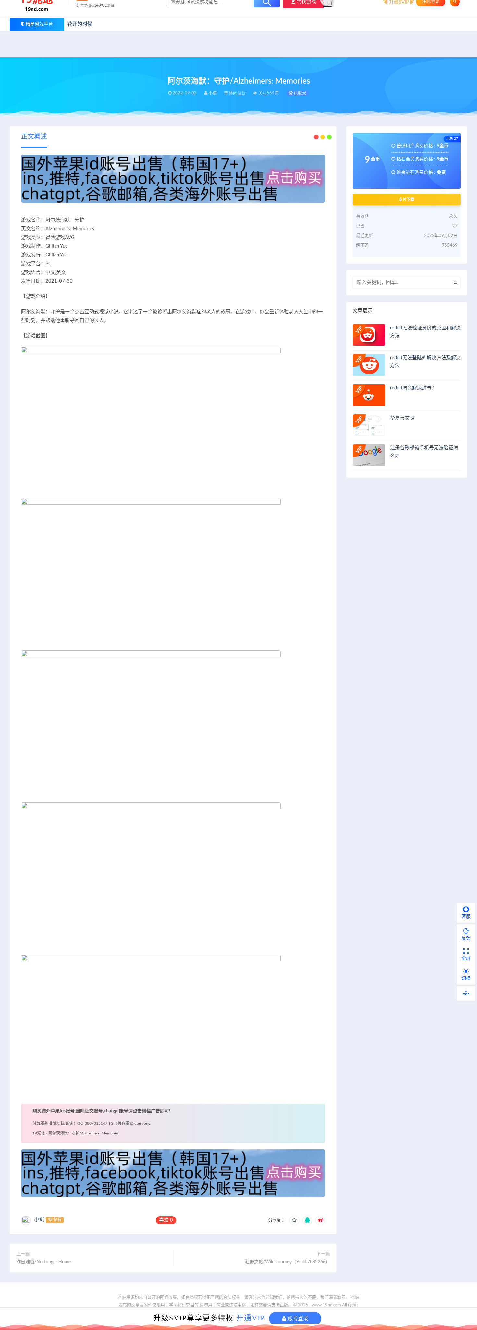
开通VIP (250, 1318)
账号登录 (297, 1318)
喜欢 (166, 1220)
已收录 (299, 93)
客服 (466, 916)
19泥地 (38, 1133)
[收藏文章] (294, 1220)
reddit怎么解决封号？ (413, 388)
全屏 (466, 958)
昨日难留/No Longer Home (43, 1262)
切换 (466, 978)
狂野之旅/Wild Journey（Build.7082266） (287, 1262)
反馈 (466, 938)
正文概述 (34, 137)
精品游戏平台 (39, 24)
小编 (39, 1219)
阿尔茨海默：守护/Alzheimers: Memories (83, 1133)
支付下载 (406, 199)
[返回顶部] (466, 993)
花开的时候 (79, 24)
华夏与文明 (402, 418)
